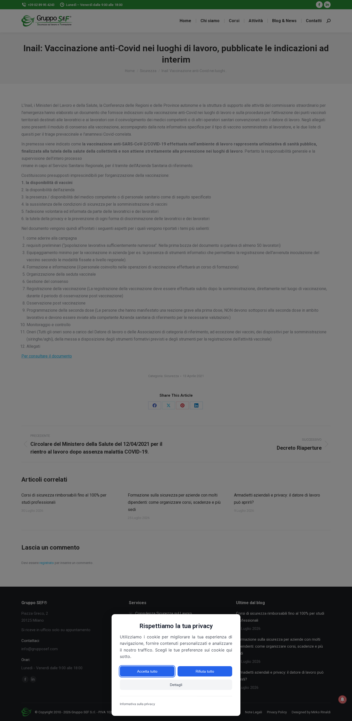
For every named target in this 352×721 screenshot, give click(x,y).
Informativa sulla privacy (137, 704)
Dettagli (176, 685)
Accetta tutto (147, 671)
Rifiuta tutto (205, 671)
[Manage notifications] (342, 699)
